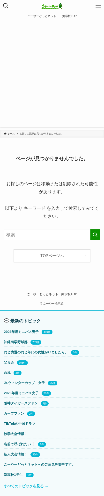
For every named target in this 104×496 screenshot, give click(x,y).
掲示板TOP (69, 294)
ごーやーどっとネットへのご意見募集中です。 (39, 464)
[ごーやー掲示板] (52, 6)
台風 (7, 372)
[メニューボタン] (98, 6)
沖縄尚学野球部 (16, 342)
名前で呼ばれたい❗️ (19, 444)
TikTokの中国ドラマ (19, 424)
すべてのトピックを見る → (26, 486)
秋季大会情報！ (16, 434)
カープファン (14, 413)
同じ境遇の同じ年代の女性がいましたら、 (36, 352)
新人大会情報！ (16, 454)
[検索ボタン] (6, 6)
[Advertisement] (52, 75)
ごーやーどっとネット (42, 294)
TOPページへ (52, 255)
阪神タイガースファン (21, 403)
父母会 (9, 362)
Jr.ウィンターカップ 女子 (24, 383)
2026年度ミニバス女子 (21, 393)
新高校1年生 (13, 475)
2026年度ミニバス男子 (21, 332)
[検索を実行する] (95, 234)
